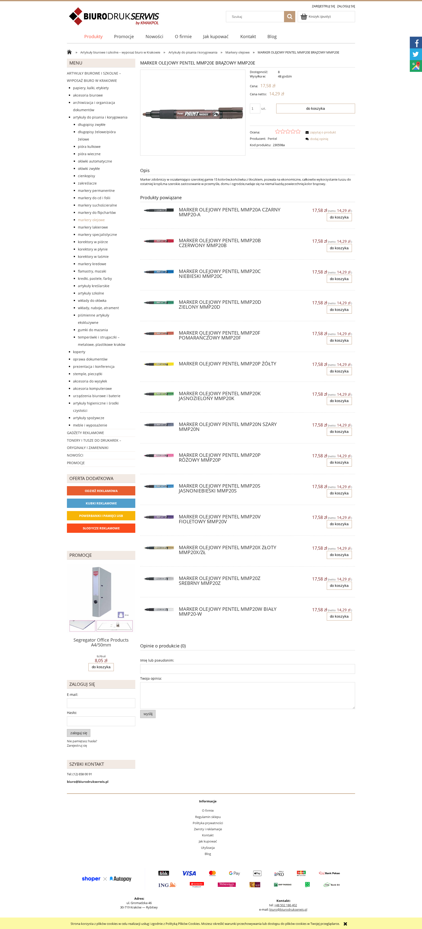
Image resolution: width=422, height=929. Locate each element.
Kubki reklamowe (101, 503)
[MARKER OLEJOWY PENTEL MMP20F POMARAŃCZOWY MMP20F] (158, 334)
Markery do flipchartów (97, 212)
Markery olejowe (91, 220)
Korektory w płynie (93, 249)
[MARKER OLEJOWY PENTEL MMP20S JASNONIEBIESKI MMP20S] (158, 487)
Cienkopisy (86, 176)
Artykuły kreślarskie (93, 286)
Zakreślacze (87, 183)
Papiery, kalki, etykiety (91, 88)
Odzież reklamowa (101, 491)
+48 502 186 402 (285, 905)
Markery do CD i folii (94, 198)
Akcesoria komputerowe (92, 388)
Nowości (75, 455)
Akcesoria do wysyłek (90, 381)
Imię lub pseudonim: (157, 660)
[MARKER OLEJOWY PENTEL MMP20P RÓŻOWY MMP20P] (158, 456)
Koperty (79, 352)
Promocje (76, 462)
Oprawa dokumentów (90, 359)
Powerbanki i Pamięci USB (101, 516)
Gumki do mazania (93, 330)
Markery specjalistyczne (97, 234)
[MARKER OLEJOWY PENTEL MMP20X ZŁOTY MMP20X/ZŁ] (158, 549)
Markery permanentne (96, 190)
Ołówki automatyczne (95, 161)
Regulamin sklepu (208, 817)
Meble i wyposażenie (90, 425)
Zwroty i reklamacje (208, 829)
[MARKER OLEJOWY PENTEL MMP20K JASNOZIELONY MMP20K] (158, 395)
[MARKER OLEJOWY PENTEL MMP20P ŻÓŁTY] (158, 365)
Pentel (272, 138)
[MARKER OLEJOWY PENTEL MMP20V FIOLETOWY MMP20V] (158, 518)
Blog (208, 854)
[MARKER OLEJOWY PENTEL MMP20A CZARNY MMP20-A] (158, 211)
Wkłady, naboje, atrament (98, 308)
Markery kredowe (92, 264)
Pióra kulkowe (89, 146)
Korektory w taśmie (93, 256)
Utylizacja (208, 847)
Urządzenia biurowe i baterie (96, 395)
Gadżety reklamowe (85, 432)
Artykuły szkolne (91, 293)
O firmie (208, 810)
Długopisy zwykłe (92, 124)
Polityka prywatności (208, 823)
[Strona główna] (114, 19)
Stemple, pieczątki (87, 374)
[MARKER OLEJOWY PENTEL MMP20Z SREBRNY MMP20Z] (158, 579)
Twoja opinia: (151, 678)
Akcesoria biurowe (88, 95)
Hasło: (72, 712)
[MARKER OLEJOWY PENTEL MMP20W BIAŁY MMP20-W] (158, 610)
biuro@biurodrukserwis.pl (288, 909)
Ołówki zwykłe (89, 168)
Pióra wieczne (89, 154)
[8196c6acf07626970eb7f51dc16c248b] (192, 112)
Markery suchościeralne (97, 205)
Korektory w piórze (93, 242)
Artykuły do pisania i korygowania (100, 117)
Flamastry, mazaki (92, 271)
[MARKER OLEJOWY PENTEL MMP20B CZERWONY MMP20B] (158, 242)
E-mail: (72, 694)
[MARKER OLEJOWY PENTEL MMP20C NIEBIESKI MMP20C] (158, 272)
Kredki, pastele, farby (95, 278)
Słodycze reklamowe (101, 528)
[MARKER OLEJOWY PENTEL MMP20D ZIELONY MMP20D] (158, 303)
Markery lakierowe (93, 227)
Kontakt (208, 835)
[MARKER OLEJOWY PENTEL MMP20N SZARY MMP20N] (158, 425)
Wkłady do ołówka (92, 300)
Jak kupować (208, 841)
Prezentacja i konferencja (94, 366)
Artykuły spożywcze (88, 417)
